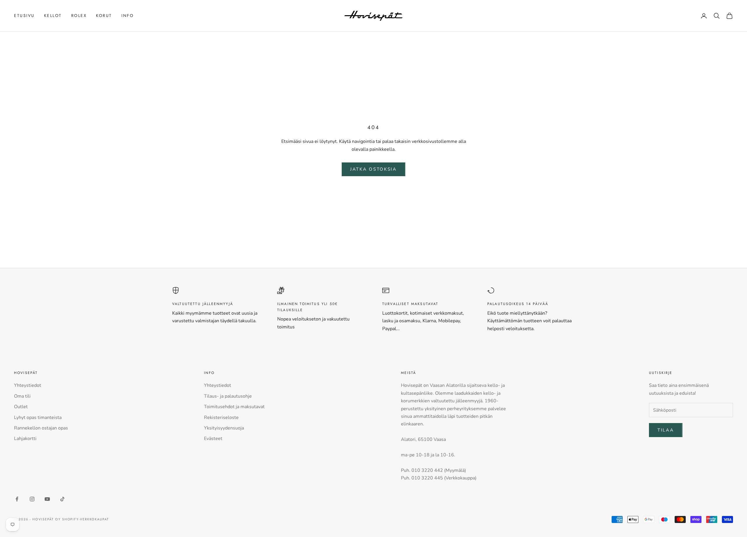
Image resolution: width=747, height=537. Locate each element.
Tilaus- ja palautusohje (228, 396)
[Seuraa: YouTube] (47, 499)
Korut (104, 15)
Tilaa (665, 430)
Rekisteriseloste (221, 417)
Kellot (53, 15)
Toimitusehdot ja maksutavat (234, 406)
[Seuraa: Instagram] (32, 499)
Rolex (79, 15)
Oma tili (22, 396)
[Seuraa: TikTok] (62, 499)
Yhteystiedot (27, 385)
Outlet (21, 406)
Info (127, 15)
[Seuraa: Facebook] (17, 499)
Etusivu (24, 15)
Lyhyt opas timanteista (38, 417)
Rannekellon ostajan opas (41, 428)
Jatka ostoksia (373, 169)
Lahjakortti (25, 438)
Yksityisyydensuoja (224, 428)
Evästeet (213, 438)
